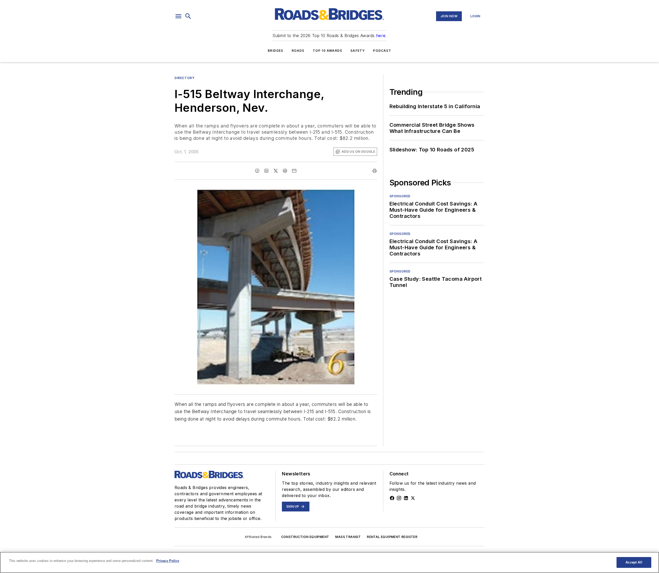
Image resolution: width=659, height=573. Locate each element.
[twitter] (275, 170)
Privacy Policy (167, 561)
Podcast (382, 51)
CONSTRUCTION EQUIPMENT (305, 537)
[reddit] (285, 170)
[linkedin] (266, 170)
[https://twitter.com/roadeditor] (412, 498)
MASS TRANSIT (348, 537)
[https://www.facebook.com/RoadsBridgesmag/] (392, 498)
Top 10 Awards (327, 51)
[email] (294, 170)
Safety (357, 51)
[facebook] (257, 170)
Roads (298, 51)
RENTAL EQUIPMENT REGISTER (392, 537)
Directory (184, 78)
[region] (329, 562)
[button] (178, 16)
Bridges (275, 51)
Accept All (634, 562)
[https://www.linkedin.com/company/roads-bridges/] (406, 498)
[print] (374, 170)
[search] (188, 16)
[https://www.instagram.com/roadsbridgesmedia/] (399, 498)
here (381, 35)
